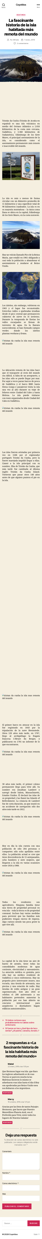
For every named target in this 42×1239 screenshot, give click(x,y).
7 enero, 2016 (29, 40)
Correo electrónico (10, 1183)
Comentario (6, 1151)
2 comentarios (22, 43)
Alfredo (16, 40)
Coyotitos (21, 5)
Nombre (6, 1173)
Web (4, 1194)
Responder (7, 1093)
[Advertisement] (19, 103)
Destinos (21, 15)
